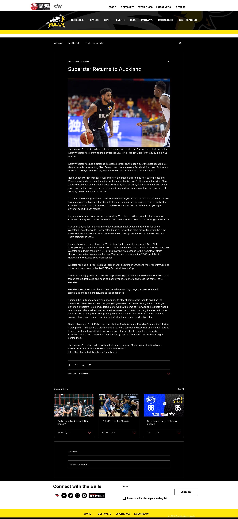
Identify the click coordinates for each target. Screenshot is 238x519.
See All (181, 389)
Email (126, 486)
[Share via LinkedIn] (83, 365)
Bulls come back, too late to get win (162, 422)
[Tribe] (57, 495)
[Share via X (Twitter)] (76, 365)
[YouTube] (84, 495)
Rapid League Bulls (94, 43)
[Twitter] (70, 495)
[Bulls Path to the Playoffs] (119, 405)
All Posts (58, 43)
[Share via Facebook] (69, 365)
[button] (180, 43)
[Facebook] (64, 495)
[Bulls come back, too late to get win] (164, 405)
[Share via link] (89, 365)
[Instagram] (77, 495)
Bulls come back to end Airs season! (73, 422)
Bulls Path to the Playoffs (115, 421)
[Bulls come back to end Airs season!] (74, 405)
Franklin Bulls (74, 43)
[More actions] (168, 61)
